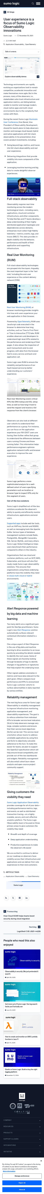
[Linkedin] (26, 897)
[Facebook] (19, 897)
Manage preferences (22, 1176)
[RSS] (6, 897)
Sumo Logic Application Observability (23, 802)
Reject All (22, 1183)
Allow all (22, 1189)
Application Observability (15, 44)
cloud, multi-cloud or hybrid (20, 576)
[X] (13, 897)
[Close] (41, 1160)
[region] (22, 1175)
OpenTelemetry (30, 44)
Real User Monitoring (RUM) (19, 307)
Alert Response (23, 630)
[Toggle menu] (38, 3)
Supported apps (14, 523)
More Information (9, 1171)
